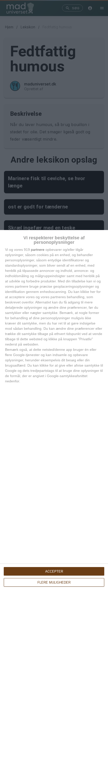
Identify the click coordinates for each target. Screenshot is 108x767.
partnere (37, 249)
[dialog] (54, 498)
